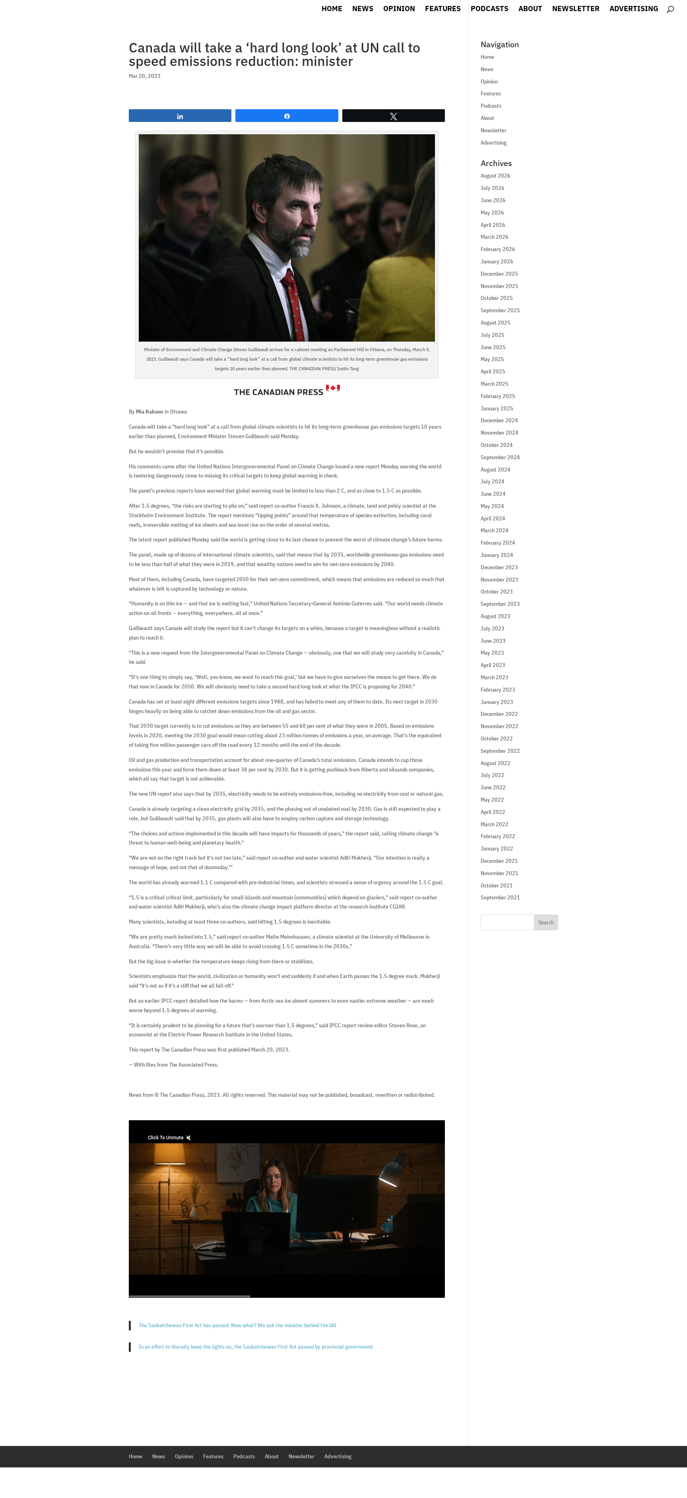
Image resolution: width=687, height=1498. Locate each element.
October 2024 (497, 444)
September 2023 (500, 603)
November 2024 (499, 432)
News (362, 9)
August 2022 (495, 763)
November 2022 (499, 726)
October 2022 (497, 738)
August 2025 (495, 322)
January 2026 (497, 261)
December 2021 (499, 860)
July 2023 (493, 628)
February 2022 (498, 836)
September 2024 (500, 457)
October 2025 (497, 298)
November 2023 (499, 579)
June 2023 (493, 640)
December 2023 (499, 567)
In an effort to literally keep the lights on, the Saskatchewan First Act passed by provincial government (256, 1346)
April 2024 (493, 518)
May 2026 (492, 212)
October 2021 (497, 885)
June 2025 (493, 347)
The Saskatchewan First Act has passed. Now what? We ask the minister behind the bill (237, 1325)
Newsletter (576, 9)
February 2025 (498, 396)
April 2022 (493, 812)
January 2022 (497, 848)
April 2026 (493, 224)
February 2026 (498, 249)
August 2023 (495, 616)
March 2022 (494, 824)
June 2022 (493, 787)
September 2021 (500, 897)
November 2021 (499, 873)
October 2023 (497, 591)
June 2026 (493, 200)
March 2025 (494, 383)
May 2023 (492, 652)
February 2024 (498, 542)
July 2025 (493, 334)
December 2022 (499, 713)
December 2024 (499, 420)
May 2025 (492, 359)
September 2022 (500, 750)
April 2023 (493, 665)
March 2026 (494, 236)
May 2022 (492, 799)
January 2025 (497, 408)
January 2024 (497, 555)
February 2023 (498, 689)
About (530, 9)
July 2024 (493, 481)
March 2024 (494, 530)
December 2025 (499, 273)
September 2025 (500, 310)
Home (332, 9)
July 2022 (493, 775)
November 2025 (499, 286)
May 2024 (492, 506)
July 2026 (493, 187)
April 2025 (493, 371)
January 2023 (497, 702)
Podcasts (489, 9)
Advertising (633, 9)
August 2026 (495, 175)
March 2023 (494, 677)
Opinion (399, 9)
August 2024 (495, 469)
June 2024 (493, 493)
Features (443, 9)
